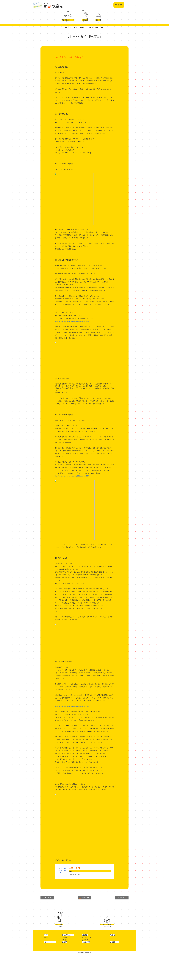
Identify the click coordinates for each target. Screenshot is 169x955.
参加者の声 (85, 940)
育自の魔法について (69, 16)
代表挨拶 (64, 937)
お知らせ (46, 937)
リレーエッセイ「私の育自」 (78, 27)
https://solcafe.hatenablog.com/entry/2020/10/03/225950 (72, 476)
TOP (66, 27)
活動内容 (84, 16)
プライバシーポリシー (107, 919)
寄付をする (59, 919)
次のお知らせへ (122, 897)
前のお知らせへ (47, 897)
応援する (98, 16)
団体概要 (64, 940)
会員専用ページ (114, 942)
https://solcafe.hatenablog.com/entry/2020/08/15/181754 (72, 321)
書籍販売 (64, 942)
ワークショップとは (87, 937)
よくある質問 (86, 942)
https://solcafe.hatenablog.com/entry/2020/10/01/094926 (72, 706)
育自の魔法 (48, 5)
